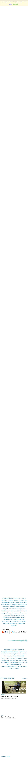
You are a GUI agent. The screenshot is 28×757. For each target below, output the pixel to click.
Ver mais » (24, 678)
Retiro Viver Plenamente (7, 717)
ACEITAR (15, 4)
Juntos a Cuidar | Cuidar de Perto (10, 696)
